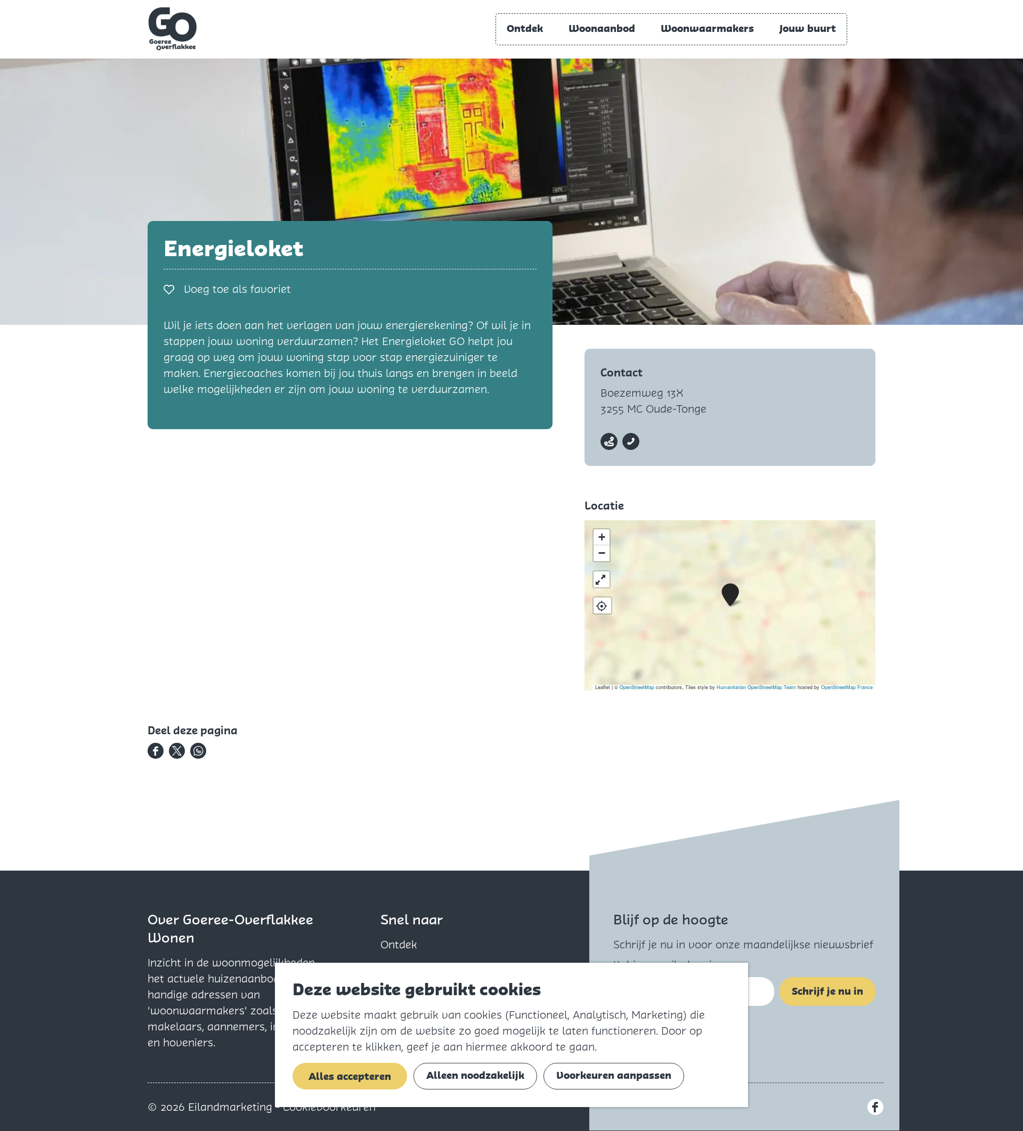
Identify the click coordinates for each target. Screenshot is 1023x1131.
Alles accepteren (349, 1076)
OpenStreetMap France (847, 687)
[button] (730, 595)
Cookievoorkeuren (329, 1107)
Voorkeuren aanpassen (613, 1075)
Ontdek (398, 945)
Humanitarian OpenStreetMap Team (756, 687)
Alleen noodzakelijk (475, 1075)
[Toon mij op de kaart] (602, 605)
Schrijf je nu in (827, 991)
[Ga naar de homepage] (173, 29)
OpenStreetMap (637, 687)
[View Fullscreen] (602, 579)
